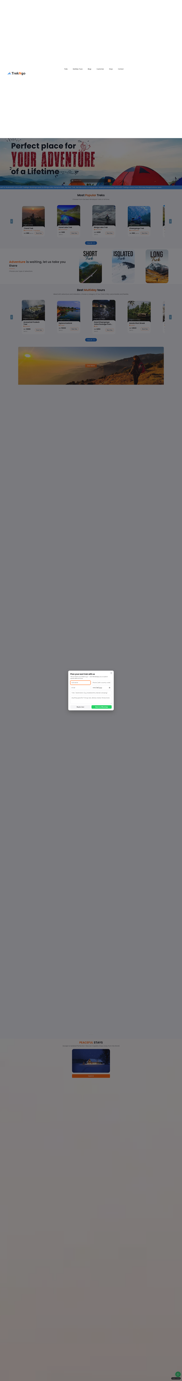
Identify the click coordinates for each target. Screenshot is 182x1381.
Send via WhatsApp (101, 707)
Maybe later (80, 707)
